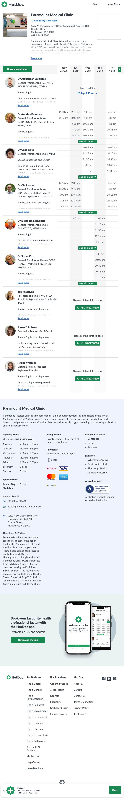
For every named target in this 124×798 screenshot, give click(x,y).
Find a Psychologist (37, 717)
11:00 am (112, 135)
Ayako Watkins (27, 363)
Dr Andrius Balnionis (30, 114)
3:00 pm (75, 118)
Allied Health (57, 690)
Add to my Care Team (45, 20)
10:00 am (112, 147)
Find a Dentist (34, 690)
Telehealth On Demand (34, 748)
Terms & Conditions (84, 702)
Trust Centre (80, 714)
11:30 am (64, 112)
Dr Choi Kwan (26, 185)
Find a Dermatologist (38, 735)
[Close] (3, 790)
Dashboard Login (59, 708)
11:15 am (88, 153)
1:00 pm (87, 165)
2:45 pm (63, 118)
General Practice (59, 684)
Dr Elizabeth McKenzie (31, 221)
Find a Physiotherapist (35, 697)
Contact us (79, 696)
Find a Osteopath (36, 729)
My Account (33, 756)
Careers (78, 690)
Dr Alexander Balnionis (32, 79)
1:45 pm (63, 206)
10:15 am (88, 124)
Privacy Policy (81, 708)
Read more (23, 105)
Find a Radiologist (36, 741)
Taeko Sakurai (26, 292)
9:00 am (112, 112)
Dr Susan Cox (26, 256)
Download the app (28, 640)
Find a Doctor (34, 684)
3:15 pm (75, 124)
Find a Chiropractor (37, 711)
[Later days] (119, 69)
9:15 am (112, 118)
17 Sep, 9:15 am (85, 93)
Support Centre (58, 714)
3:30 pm (75, 130)
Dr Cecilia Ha (26, 150)
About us (78, 684)
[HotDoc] (12, 4)
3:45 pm (75, 135)
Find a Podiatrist (35, 705)
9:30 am (87, 112)
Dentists (54, 696)
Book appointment (17, 69)
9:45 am (87, 118)
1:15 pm (87, 171)
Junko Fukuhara (27, 327)
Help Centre (33, 762)
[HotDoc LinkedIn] (109, 679)
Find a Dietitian (35, 723)
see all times (86, 141)
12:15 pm (100, 236)
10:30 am (88, 130)
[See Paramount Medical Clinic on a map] (109, 26)
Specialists (55, 702)
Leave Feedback (35, 768)
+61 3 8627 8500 (90, 308)
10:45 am (88, 135)
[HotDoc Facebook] (103, 679)
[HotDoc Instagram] (114, 679)
